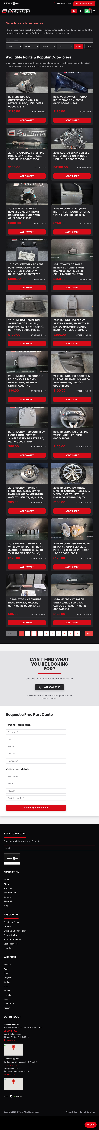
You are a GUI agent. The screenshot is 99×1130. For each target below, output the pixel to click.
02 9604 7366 (64, 3)
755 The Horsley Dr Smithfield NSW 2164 (23, 1027)
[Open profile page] (80, 11)
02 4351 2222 (10, 1065)
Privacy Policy (71, 1112)
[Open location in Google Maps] (13, 1050)
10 (77, 633)
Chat (92, 1125)
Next (89, 633)
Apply (78, 46)
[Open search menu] (74, 11)
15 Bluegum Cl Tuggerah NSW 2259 (20, 1062)
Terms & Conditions (87, 1112)
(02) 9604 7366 (51, 687)
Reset (89, 46)
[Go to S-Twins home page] (16, 11)
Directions (11, 1040)
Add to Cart (27, 120)
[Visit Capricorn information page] (12, 3)
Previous (11, 633)
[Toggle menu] (94, 11)
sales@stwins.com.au (12, 1034)
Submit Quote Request (36, 807)
